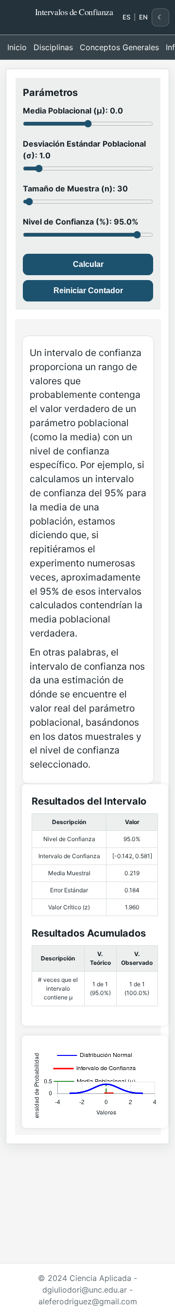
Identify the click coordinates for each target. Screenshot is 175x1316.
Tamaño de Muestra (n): (75, 188)
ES (126, 17)
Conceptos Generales (119, 47)
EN (143, 17)
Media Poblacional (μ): (73, 110)
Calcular (88, 264)
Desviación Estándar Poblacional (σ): (84, 149)
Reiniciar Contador (88, 290)
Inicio (17, 47)
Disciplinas (53, 47)
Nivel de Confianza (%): (81, 221)
